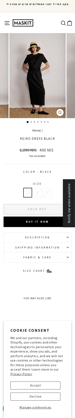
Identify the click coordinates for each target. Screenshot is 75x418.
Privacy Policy (21, 374)
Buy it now (37, 221)
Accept (35, 385)
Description (37, 237)
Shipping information (37, 247)
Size (37, 183)
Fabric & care (37, 257)
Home (36, 130)
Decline (35, 396)
